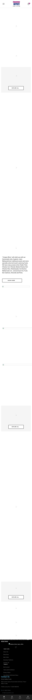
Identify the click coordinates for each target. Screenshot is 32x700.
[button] (16, 88)
